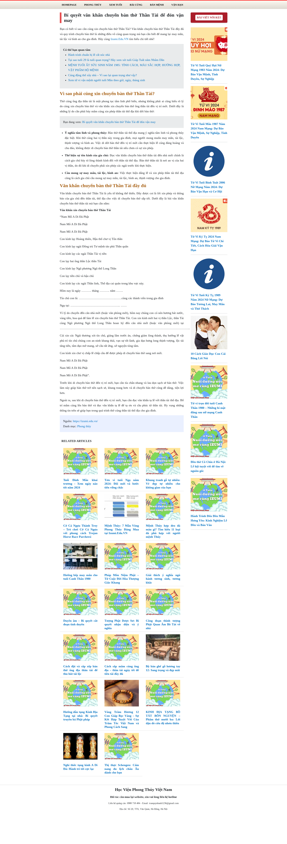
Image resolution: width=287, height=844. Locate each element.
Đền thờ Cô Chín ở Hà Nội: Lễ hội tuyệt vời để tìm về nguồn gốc (208, 466)
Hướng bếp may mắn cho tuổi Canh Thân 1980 (80, 576)
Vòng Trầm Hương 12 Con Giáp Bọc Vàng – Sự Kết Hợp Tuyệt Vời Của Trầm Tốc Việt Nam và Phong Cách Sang (121, 719)
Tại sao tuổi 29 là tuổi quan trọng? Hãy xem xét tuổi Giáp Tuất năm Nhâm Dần (116, 60)
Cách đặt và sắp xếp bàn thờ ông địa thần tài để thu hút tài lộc (80, 670)
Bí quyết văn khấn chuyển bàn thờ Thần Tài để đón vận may (119, 122)
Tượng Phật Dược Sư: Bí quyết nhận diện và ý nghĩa (121, 624)
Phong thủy (84, 426)
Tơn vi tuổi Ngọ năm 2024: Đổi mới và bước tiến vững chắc (121, 483)
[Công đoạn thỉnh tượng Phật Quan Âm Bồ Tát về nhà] (163, 602)
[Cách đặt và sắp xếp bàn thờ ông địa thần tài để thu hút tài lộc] (80, 648)
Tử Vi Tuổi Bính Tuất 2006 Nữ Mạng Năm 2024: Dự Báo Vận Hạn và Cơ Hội (208, 187)
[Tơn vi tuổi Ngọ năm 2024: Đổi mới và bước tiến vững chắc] (121, 462)
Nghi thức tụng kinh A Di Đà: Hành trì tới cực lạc (80, 766)
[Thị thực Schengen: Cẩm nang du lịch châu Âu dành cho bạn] (121, 747)
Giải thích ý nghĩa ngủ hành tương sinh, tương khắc (163, 578)
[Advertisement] (143, 828)
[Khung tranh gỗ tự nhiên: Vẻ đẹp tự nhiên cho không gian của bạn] (163, 462)
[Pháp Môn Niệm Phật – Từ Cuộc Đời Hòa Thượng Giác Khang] (121, 557)
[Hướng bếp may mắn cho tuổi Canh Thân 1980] (80, 557)
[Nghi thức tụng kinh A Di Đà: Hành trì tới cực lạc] (80, 747)
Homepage (69, 4)
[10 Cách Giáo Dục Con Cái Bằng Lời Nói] (209, 332)
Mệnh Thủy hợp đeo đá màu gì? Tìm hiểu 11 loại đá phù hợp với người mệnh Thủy (163, 531)
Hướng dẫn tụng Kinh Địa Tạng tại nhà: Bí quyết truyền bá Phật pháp (80, 715)
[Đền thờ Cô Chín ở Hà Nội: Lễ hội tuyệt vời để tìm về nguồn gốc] (209, 440)
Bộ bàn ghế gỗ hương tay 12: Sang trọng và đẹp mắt (163, 668)
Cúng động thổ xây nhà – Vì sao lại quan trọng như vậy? (102, 75)
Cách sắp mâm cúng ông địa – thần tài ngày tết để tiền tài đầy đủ (121, 670)
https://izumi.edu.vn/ (85, 421)
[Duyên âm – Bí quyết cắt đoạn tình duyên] (80, 602)
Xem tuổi (115, 4)
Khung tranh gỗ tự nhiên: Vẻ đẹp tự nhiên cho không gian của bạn (163, 483)
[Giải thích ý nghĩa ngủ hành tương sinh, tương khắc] (163, 557)
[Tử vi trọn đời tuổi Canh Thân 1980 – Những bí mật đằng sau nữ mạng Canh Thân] (209, 381)
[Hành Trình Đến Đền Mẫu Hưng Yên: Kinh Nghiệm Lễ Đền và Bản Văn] (209, 494)
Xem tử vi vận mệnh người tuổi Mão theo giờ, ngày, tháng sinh (106, 80)
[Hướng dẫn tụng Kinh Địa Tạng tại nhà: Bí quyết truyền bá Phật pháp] (80, 694)
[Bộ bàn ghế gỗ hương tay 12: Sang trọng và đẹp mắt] (163, 648)
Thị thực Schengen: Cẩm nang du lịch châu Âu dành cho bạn (121, 768)
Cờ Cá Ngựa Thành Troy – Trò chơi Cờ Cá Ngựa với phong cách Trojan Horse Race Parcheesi (80, 531)
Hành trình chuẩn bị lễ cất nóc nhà (89, 54)
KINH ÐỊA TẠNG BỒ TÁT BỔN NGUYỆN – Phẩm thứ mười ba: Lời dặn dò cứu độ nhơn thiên (163, 717)
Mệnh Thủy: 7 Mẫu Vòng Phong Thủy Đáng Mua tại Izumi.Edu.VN (121, 529)
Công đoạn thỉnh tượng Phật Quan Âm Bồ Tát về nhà (163, 624)
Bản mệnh (157, 4)
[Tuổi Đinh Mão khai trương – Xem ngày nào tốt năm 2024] (80, 462)
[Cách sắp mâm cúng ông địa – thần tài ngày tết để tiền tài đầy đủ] (121, 648)
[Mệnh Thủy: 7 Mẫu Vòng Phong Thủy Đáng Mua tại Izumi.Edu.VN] (121, 507)
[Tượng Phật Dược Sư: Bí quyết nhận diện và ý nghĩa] (121, 602)
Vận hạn (177, 4)
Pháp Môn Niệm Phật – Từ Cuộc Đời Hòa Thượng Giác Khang (121, 578)
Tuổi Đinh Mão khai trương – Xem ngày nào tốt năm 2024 (80, 483)
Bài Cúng (136, 4)
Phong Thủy (92, 4)
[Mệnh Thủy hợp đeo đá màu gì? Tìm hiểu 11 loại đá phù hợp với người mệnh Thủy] (163, 507)
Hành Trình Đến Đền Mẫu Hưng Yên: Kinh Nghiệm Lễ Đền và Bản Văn (209, 520)
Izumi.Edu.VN (119, 39)
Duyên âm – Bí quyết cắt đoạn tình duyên (80, 622)
